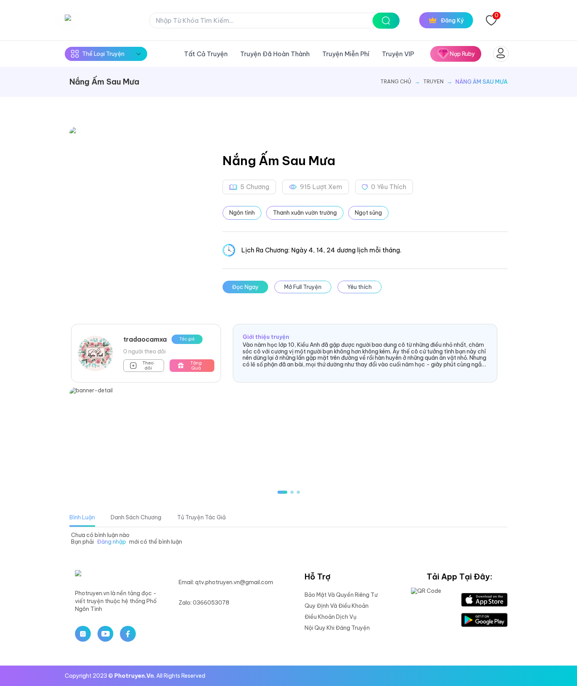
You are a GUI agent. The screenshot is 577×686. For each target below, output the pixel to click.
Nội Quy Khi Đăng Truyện (337, 627)
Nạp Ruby (462, 53)
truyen (433, 81)
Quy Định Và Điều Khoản (337, 605)
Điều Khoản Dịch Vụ (330, 616)
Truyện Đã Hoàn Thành (275, 54)
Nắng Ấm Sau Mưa (481, 81)
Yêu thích (359, 287)
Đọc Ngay (245, 287)
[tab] (82, 517)
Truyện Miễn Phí (345, 54)
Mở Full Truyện (302, 287)
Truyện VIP (398, 54)
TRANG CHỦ (395, 81)
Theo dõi (148, 365)
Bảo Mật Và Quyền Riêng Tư (341, 594)
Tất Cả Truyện (206, 54)
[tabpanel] (288, 538)
